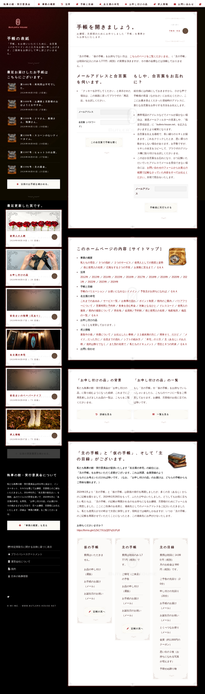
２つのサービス (122, 262)
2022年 (92, 281)
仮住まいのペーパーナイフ (26, 395)
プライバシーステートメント (26, 554)
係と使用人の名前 (93, 267)
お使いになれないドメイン (122, 291)
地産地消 (173, 310)
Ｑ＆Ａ (160, 267)
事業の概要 (49, 4)
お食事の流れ (128, 301)
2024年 (114, 281)
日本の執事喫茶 (19, 576)
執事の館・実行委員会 (17, 4)
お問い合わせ (186, 4)
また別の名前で (117, 344)
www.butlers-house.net (39, 606)
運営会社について (20, 561)
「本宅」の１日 (152, 339)
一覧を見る (163, 414)
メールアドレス (86, 112)
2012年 (84, 277)
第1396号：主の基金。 (34, 167)
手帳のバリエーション (92, 291)
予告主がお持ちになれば (153, 291)
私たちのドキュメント (142, 344)
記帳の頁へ (99, 611)
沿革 (68, 4)
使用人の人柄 (18, 236)
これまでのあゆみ (90, 301)
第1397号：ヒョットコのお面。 (39, 152)
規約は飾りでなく (96, 344)
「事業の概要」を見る (35, 525)
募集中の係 (86, 334)
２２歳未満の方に (146, 334)
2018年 (153, 277)
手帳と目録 (87, 4)
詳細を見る (106, 414)
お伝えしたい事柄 (123, 334)
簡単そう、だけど (169, 334)
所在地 (117, 310)
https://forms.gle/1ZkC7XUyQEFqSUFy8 (98, 530)
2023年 (103, 281)
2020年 (175, 277)
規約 (13, 569)
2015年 (118, 277)
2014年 (107, 277)
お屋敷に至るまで (143, 267)
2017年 (141, 277)
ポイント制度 (146, 301)
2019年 (164, 277)
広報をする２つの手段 (118, 267)
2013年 (96, 277)
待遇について (103, 334)
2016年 (130, 277)
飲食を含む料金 (127, 305)
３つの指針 (104, 262)
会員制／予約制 (133, 310)
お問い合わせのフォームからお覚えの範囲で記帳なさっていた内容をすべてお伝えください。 (162, 172)
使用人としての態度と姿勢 (148, 262)
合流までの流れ (111, 339)
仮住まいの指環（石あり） (26, 315)
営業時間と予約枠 (105, 305)
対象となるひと (147, 305)
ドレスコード (167, 305)
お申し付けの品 (138, 4)
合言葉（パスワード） (87, 124)
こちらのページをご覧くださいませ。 (150, 56)
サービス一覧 (110, 301)
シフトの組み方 (132, 339)
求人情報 (163, 4)
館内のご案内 (164, 301)
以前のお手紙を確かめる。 (35, 184)
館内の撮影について (99, 310)
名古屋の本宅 (111, 4)
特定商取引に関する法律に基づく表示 (31, 547)
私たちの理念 (87, 262)
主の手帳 (200, 4)
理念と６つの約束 (166, 344)
